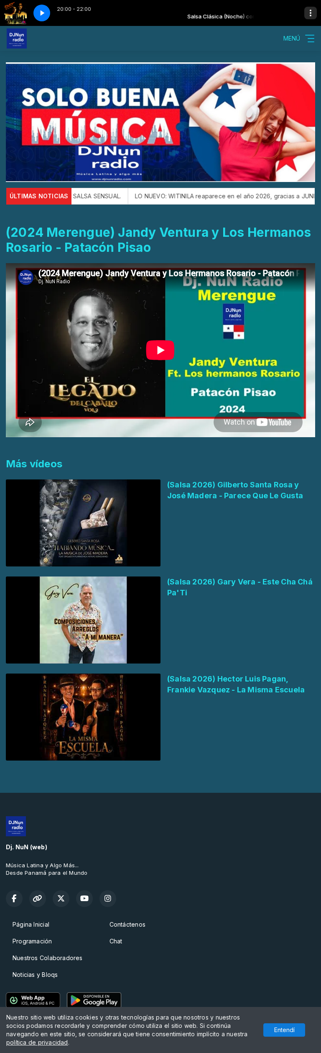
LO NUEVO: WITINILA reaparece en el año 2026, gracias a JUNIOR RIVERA (205, 196)
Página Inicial (31, 924)
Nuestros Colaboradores (48, 957)
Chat (116, 941)
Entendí (284, 1029)
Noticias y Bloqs (35, 974)
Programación (32, 941)
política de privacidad (37, 1042)
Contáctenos (127, 924)
